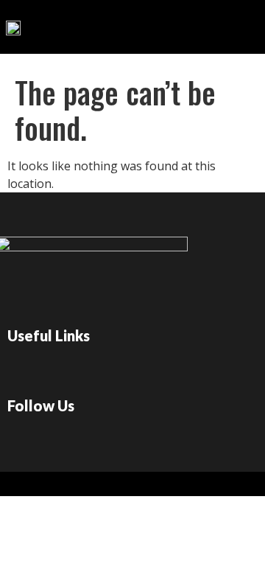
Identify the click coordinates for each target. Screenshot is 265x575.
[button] (205, 23)
